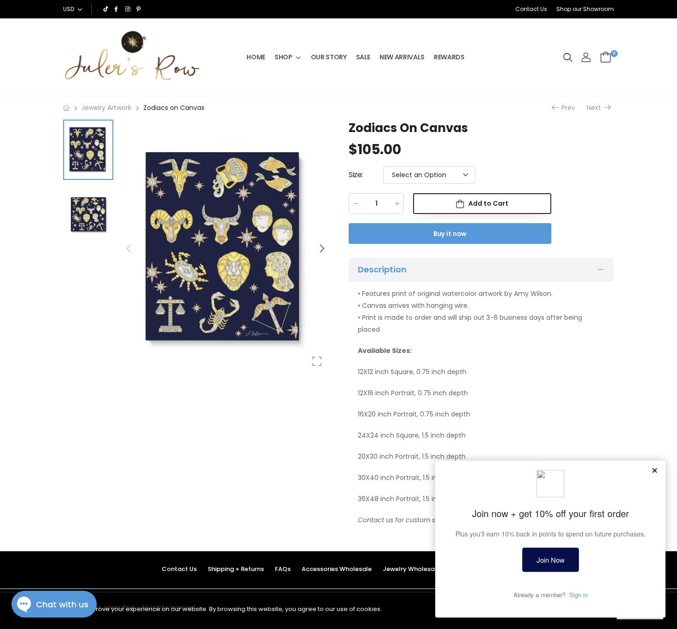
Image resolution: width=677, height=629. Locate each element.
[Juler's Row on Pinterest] (139, 9)
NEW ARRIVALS (402, 57)
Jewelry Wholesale (411, 569)
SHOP (283, 57)
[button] (321, 248)
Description (382, 269)
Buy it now (450, 233)
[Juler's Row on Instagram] (128, 9)
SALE (363, 57)
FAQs (283, 569)
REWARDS (449, 57)
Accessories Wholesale (337, 569)
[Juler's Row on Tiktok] (106, 9)
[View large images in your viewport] (317, 361)
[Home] (66, 108)
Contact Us (531, 9)
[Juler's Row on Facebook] (117, 9)
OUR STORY (329, 57)
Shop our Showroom (585, 9)
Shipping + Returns (236, 569)
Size (356, 174)
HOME (255, 57)
